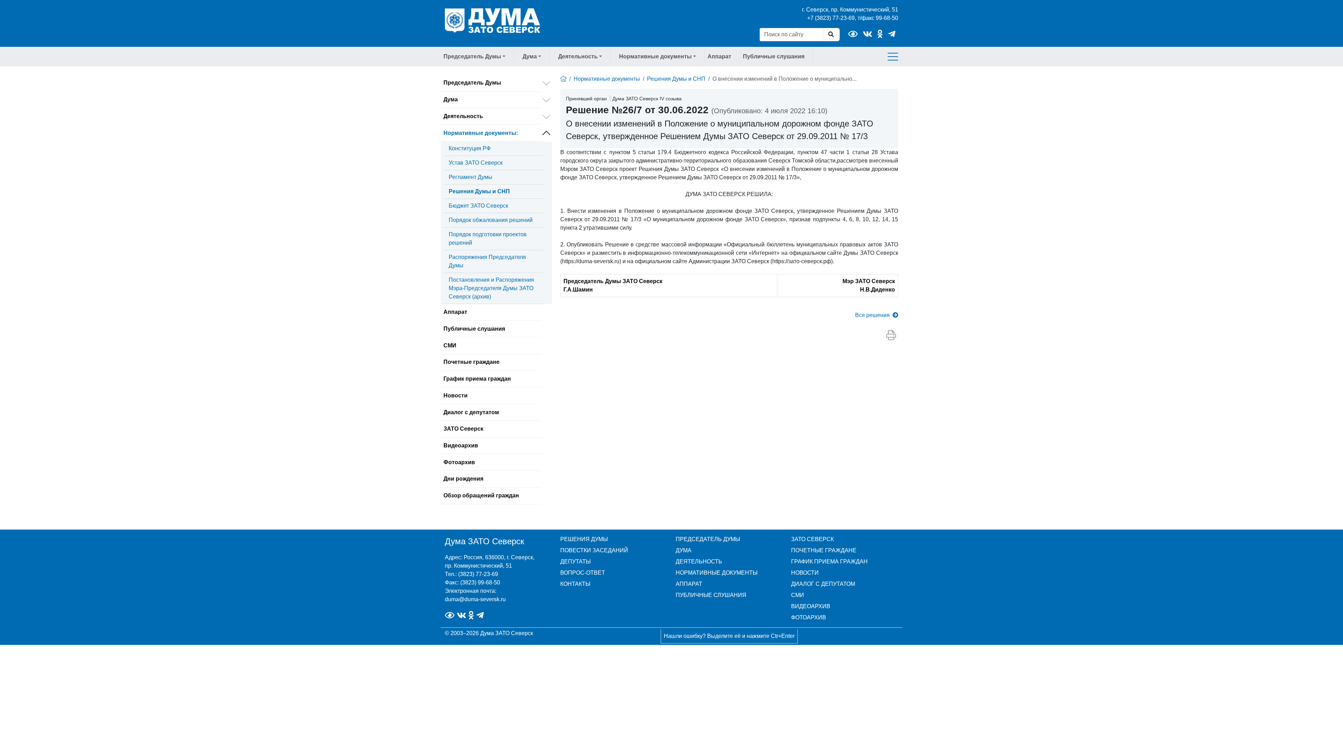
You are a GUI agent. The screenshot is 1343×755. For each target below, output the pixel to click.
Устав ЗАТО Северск (476, 163)
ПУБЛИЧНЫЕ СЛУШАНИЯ (711, 595)
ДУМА (683, 550)
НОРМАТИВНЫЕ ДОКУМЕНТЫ (717, 573)
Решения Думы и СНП (479, 191)
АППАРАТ (689, 584)
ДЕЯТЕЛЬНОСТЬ (699, 562)
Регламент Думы (470, 177)
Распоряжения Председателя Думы (487, 261)
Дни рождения (463, 479)
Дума (450, 99)
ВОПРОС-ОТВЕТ (582, 573)
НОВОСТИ (805, 573)
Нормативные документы (480, 133)
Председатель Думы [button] (472, 56)
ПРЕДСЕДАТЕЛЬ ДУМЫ (708, 539)
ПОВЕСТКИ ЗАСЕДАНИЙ (594, 550)
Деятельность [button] (578, 56)
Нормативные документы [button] (655, 56)
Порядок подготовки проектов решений (488, 238)
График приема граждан (477, 379)
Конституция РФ (470, 148)
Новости (455, 395)
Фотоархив (459, 462)
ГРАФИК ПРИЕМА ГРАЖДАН (829, 562)
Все (872, 315)
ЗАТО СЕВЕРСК (812, 539)
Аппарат (719, 56)
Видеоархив (460, 445)
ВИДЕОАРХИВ (810, 606)
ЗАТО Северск (463, 429)
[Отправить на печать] (891, 335)
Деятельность (463, 116)
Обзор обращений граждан (481, 495)
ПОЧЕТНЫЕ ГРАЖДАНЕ (824, 550)
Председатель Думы (472, 83)
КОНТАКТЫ (575, 584)
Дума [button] (530, 56)
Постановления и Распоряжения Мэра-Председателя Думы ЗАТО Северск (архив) (491, 288)
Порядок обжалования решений (491, 220)
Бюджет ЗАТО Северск (478, 206)
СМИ (449, 345)
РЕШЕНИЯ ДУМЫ (584, 539)
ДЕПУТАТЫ (575, 562)
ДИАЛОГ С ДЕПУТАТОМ (823, 584)
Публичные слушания (773, 56)
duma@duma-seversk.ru (475, 599)
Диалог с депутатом (471, 412)
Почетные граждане (471, 362)
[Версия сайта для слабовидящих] (853, 34)
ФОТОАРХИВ (808, 617)
